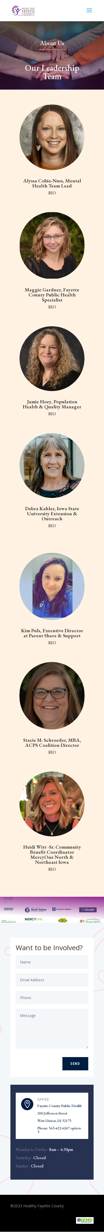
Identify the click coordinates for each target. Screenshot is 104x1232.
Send (75, 1064)
